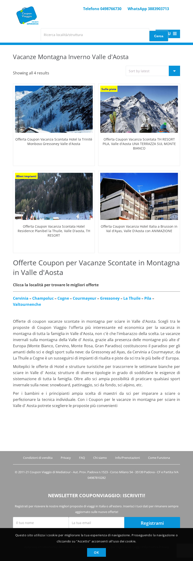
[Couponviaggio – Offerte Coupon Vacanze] (27, 27)
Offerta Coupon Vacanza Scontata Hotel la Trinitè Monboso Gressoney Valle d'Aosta (53, 141)
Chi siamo (100, 458)
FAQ (82, 458)
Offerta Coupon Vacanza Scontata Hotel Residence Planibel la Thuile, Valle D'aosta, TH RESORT (54, 231)
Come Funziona (159, 458)
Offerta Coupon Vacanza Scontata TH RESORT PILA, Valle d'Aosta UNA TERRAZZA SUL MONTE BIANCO (139, 143)
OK (96, 552)
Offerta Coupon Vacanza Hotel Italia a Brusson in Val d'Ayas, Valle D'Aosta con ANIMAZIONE (139, 228)
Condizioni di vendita (37, 458)
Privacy (66, 458)
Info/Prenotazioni (127, 458)
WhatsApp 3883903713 (148, 8)
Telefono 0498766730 (102, 8)
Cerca (158, 36)
